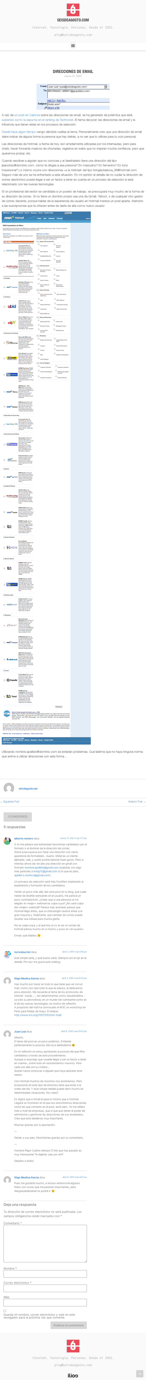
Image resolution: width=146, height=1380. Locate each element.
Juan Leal (20, 1031)
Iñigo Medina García (26, 978)
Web (6, 1297)
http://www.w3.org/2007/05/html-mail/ (38, 1014)
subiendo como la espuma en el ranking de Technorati (37, 120)
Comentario (13, 1223)
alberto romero (23, 838)
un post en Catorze (27, 115)
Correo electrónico (17, 1282)
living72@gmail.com (45, 871)
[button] (73, 45)
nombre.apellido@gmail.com (42, 867)
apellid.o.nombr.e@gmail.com (31, 875)
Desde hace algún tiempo (19, 132)
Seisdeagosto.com (73, 19)
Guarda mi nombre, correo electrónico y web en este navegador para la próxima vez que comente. (39, 1316)
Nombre (10, 1268)
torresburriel (22, 952)
